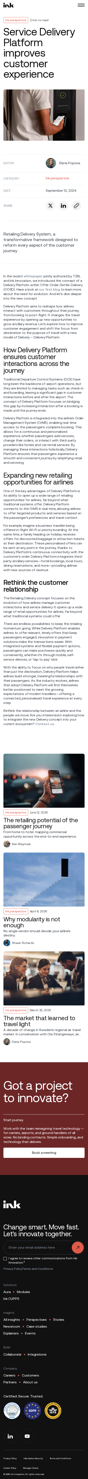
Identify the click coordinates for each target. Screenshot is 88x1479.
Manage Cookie (30, 1468)
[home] (8, 5)
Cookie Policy (9, 1468)
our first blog (49, 289)
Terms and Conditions (37, 1268)
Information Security (33, 1458)
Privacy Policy (12, 1268)
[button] (81, 5)
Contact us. (44, 724)
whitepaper (33, 276)
